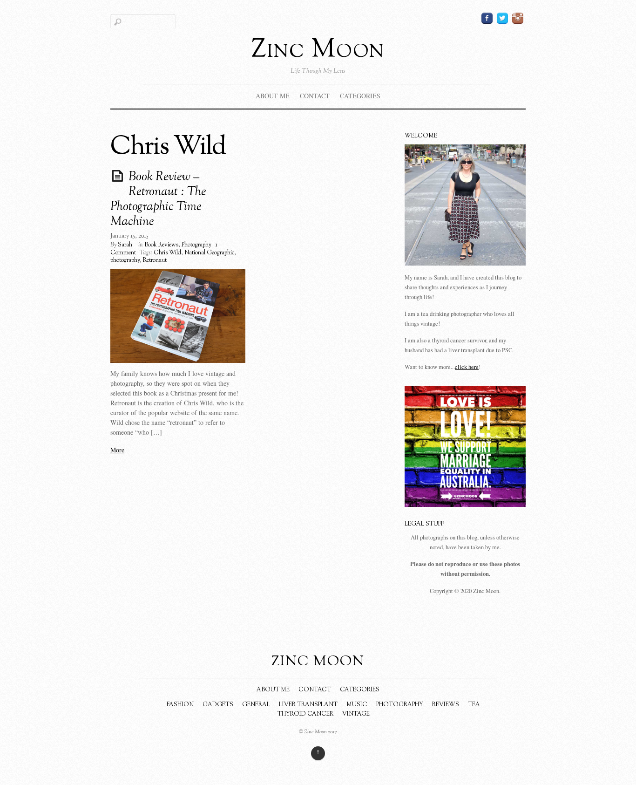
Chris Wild (167, 253)
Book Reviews (161, 245)
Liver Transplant (308, 705)
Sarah (125, 245)
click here (467, 367)
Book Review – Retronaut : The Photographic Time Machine (158, 200)
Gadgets (218, 705)
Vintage (356, 714)
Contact (315, 95)
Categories (360, 95)
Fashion (180, 705)
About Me (273, 95)
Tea (474, 705)
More (117, 449)
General (256, 705)
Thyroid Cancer (305, 714)
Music (356, 705)
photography (125, 260)
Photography (196, 245)
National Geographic (209, 253)
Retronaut (155, 260)
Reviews (445, 705)
